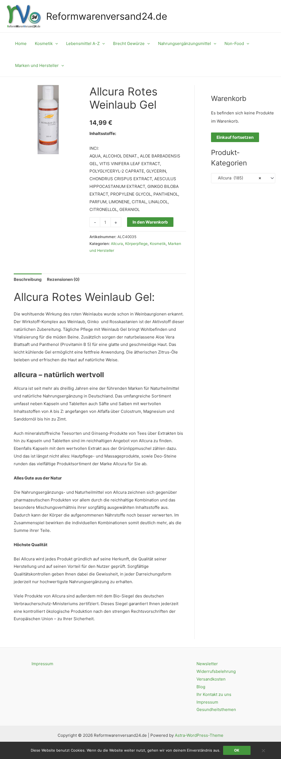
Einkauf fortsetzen (235, 137)
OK (236, 750)
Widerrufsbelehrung (216, 671)
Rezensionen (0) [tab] (63, 279)
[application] (55, 44)
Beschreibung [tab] (28, 279)
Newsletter (207, 663)
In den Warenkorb (150, 222)
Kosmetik (158, 243)
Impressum (42, 663)
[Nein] (263, 750)
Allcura (117, 243)
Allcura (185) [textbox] (238, 177)
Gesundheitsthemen (216, 709)
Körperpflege (136, 243)
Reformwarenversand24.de (106, 16)
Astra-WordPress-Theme (199, 735)
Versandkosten (211, 679)
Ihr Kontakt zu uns (213, 694)
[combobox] (243, 178)
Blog (200, 686)
